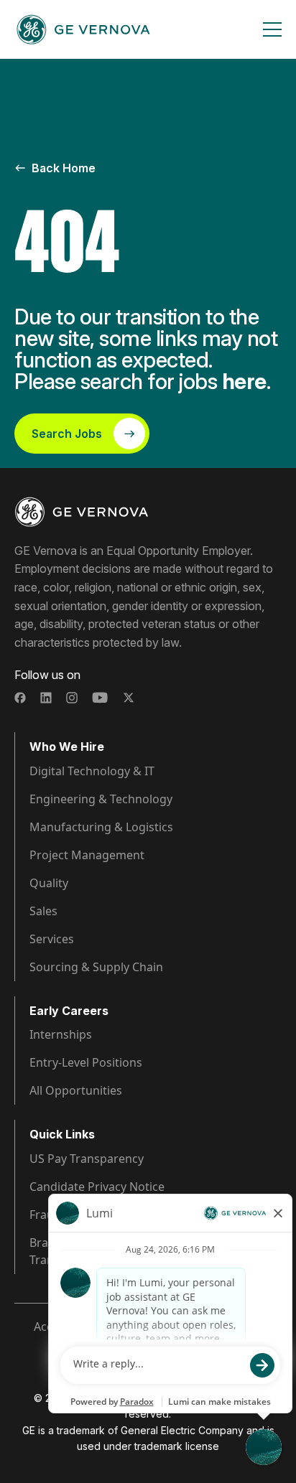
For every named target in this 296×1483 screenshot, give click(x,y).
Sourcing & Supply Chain (96, 967)
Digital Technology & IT (91, 771)
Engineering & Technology (100, 799)
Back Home (64, 168)
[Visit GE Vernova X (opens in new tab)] (128, 697)
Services (51, 939)
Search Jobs (67, 433)
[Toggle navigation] (272, 29)
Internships (60, 1034)
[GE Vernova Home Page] (83, 29)
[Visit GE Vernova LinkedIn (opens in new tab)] (46, 697)
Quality (48, 883)
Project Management (86, 855)
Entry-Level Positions (85, 1062)
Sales (43, 911)
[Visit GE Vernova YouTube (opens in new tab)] (100, 697)
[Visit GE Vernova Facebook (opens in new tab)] (20, 697)
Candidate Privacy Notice (97, 1186)
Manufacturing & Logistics (101, 827)
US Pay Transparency (86, 1158)
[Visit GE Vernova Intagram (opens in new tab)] (72, 697)
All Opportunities (75, 1090)
